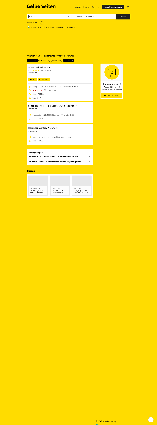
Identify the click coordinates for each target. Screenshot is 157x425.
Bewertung (45, 60)
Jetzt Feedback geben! (112, 95)
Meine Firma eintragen (112, 7)
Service (86, 7)
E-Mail (33, 80)
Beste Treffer (32, 60)
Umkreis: (32, 23)
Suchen (78, 7)
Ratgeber (95, 7)
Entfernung (56, 60)
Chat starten (44, 80)
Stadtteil (67, 60)
